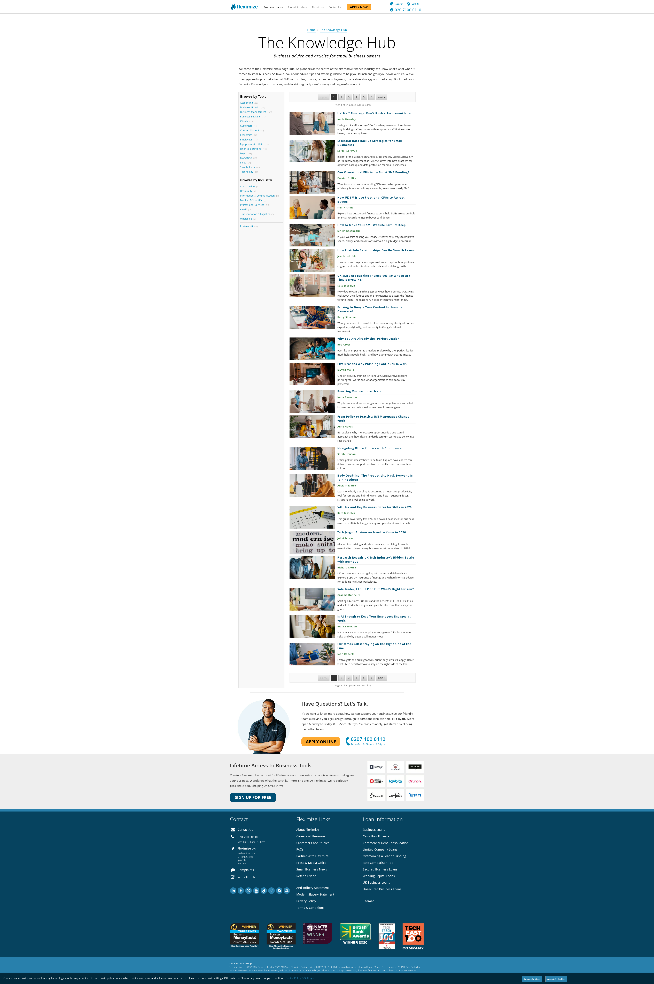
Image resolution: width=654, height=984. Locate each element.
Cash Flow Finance (376, 836)
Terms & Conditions (310, 908)
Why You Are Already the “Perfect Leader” (312, 348)
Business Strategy (250, 116)
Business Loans (374, 830)
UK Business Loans (376, 882)
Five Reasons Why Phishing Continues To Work (312, 374)
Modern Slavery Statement (315, 894)
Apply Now (359, 7)
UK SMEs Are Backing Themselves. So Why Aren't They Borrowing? (312, 285)
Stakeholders (247, 167)
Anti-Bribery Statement (312, 888)
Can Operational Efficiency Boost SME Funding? (312, 182)
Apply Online (321, 741)
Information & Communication (257, 195)
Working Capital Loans (379, 876)
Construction (247, 186)
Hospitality (246, 191)
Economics (246, 135)
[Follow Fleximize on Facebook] (241, 890)
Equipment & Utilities (252, 144)
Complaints (246, 870)
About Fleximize (307, 830)
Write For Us (246, 877)
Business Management (253, 112)
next (380, 97)
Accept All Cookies (556, 979)
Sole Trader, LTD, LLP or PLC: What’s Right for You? (312, 599)
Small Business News (311, 869)
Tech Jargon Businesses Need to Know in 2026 (312, 542)
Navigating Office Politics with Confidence (312, 458)
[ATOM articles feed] (287, 890)
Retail (243, 209)
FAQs (300, 849)
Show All (248, 226)
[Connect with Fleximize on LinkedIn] (233, 890)
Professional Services (252, 204)
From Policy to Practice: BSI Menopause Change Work (312, 426)
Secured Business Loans (380, 869)
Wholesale (246, 218)
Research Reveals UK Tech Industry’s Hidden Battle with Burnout (312, 567)
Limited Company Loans (380, 849)
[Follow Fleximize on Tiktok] (264, 890)
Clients (244, 121)
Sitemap (369, 901)
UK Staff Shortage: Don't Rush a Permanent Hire (312, 123)
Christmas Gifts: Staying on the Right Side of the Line (312, 654)
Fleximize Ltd (247, 848)
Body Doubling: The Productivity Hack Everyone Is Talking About (312, 485)
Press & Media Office (311, 863)
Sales (243, 162)
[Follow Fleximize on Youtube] (256, 890)
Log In (415, 3)
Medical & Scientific (251, 200)
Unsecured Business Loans (382, 889)
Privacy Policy (306, 901)
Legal (243, 153)
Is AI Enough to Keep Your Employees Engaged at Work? (312, 626)
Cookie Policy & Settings (299, 978)
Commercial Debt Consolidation (386, 843)
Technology (247, 171)
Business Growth (249, 107)
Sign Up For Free (253, 797)
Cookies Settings (532, 979)
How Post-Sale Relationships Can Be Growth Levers (312, 260)
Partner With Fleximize (312, 856)
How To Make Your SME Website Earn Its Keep (312, 235)
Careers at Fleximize (310, 836)
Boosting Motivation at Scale (312, 401)
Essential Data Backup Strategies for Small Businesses (312, 151)
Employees (246, 139)
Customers (246, 125)
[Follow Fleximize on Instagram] (271, 890)
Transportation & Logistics (255, 214)
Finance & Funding (250, 148)
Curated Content (249, 130)
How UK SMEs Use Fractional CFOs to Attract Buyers (312, 207)
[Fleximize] (244, 7)
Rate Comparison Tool (378, 863)
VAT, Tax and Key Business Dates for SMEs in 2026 (312, 517)
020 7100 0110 (248, 837)
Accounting (246, 102)
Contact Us (335, 7)
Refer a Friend (306, 876)
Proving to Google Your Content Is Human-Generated (312, 317)
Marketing (246, 158)
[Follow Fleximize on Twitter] (248, 890)
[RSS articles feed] (279, 890)
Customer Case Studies (312, 843)
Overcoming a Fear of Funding (384, 856)
